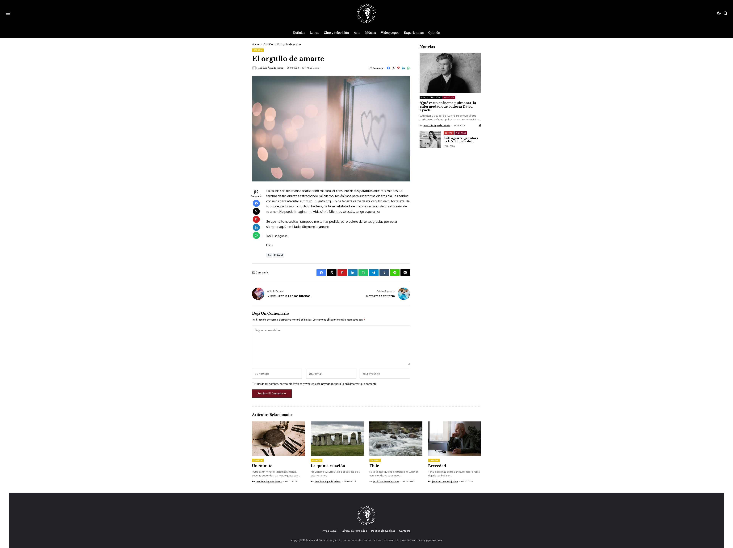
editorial (278, 255)
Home (255, 44)
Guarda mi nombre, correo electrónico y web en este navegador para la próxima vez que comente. (316, 383)
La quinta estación (328, 466)
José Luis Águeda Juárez (270, 68)
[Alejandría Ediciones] (366, 13)
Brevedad (437, 466)
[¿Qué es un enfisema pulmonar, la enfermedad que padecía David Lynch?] (450, 73)
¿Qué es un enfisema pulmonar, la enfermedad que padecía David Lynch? (448, 106)
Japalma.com (434, 540)
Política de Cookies (383, 531)
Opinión (268, 44)
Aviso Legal (330, 531)
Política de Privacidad (354, 531)
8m (269, 255)
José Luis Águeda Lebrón (437, 125)
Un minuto (262, 466)
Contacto (404, 531)
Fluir (374, 466)
